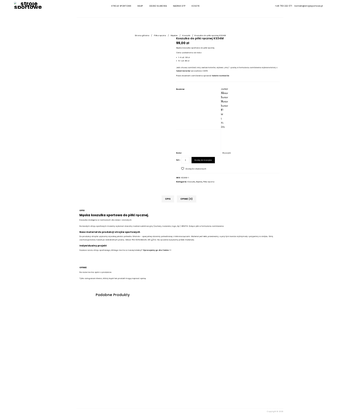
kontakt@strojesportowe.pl (309, 5)
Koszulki (186, 35)
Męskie (174, 35)
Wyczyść (226, 153)
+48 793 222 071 (283, 5)
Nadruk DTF (179, 5)
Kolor (179, 153)
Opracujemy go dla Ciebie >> (157, 250)
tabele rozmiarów (220, 75)
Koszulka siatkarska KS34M (274, 42)
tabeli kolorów (183, 71)
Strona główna (142, 35)
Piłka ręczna (160, 35)
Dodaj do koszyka (203, 160)
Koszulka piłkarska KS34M (278, 42)
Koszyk (196, 5)
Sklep (140, 5)
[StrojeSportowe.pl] (28, 5)
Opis (168, 198)
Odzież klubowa (158, 5)
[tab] (169, 198)
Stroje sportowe (121, 5)
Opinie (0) (186, 198)
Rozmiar (180, 89)
